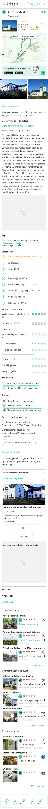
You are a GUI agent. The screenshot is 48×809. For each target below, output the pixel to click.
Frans (13, 115)
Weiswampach (9, 240)
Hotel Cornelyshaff (12, 692)
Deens (36, 112)
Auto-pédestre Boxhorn (14, 615)
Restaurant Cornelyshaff (15, 752)
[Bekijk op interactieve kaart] (24, 61)
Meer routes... (39, 665)
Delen (32, 804)
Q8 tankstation (10, 768)
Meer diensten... (38, 786)
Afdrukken (15, 804)
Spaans (30, 115)
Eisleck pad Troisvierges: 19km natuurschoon (25, 648)
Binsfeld (23, 240)
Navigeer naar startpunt (20, 442)
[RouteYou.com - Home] (12, 4)
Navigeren (7, 804)
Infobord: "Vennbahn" (13, 736)
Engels (6, 115)
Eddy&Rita (25, 21)
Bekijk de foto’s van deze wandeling (18, 125)
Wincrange (8, 245)
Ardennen (34, 240)
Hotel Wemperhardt (12, 708)
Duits (42, 112)
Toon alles (24, 536)
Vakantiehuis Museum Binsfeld (18, 676)
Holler (19, 245)
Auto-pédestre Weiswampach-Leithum (21, 632)
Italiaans (22, 115)
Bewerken (41, 804)
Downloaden (24, 804)
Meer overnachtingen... (35, 725)
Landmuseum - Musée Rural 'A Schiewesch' (25, 507)
